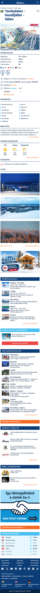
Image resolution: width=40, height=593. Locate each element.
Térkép (4, 116)
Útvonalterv (30, 79)
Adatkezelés (20, 563)
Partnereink (4, 565)
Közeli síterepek (7, 113)
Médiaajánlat (35, 560)
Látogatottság (5, 563)
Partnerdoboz (34, 565)
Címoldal (3, 8)
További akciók (33, 460)
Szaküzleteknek (16, 576)
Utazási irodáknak (28, 576)
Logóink (19, 565)
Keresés (37, 2)
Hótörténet (5, 110)
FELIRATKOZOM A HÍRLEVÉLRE (12, 527)
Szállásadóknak (6, 576)
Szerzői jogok (35, 563)
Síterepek (9, 8)
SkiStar (14, 85)
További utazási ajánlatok (30, 323)
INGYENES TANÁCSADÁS (10, 422)
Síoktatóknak (14, 578)
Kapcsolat (20, 560)
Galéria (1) (24, 107)
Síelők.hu (20, 2)
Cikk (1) (23, 104)
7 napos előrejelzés (32, 157)
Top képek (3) (25, 116)
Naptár (23, 113)
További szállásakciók (31, 415)
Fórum (4, 107)
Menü (2, 2)
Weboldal (5, 121)
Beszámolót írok (7, 104)
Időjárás (23, 110)
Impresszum (5, 560)
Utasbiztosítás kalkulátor (20, 343)
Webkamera (24, 118)
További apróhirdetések (30, 484)
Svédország (17, 8)
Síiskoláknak (5, 578)
